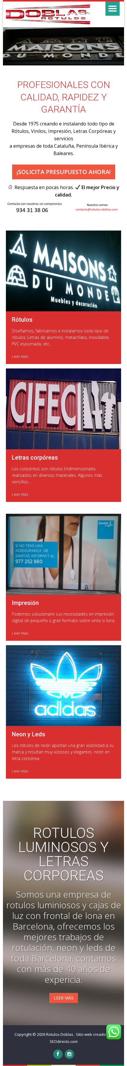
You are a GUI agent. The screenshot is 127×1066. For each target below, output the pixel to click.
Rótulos (22, 319)
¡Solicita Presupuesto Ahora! (64, 172)
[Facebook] (58, 1054)
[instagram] (69, 1054)
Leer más (20, 356)
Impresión (25, 602)
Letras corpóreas (35, 457)
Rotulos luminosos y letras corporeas (63, 854)
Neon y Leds (28, 734)
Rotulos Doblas (60, 1034)
